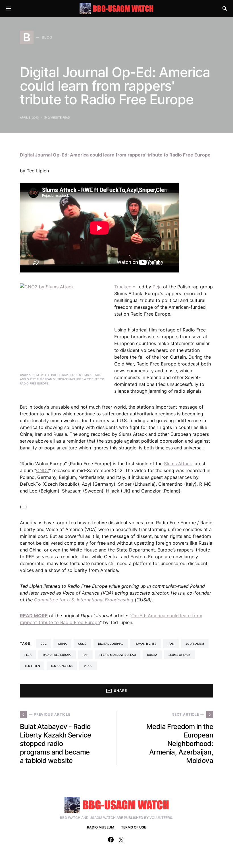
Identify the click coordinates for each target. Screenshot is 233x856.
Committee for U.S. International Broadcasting (83, 600)
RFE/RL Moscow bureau (117, 654)
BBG (44, 643)
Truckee (122, 286)
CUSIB (82, 643)
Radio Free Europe (57, 654)
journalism (195, 643)
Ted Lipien (32, 665)
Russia (152, 654)
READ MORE (34, 615)
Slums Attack (178, 463)
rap (85, 654)
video (88, 665)
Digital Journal (110, 643)
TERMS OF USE (133, 827)
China (62, 643)
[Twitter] (121, 839)
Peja (157, 286)
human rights (145, 643)
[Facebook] (111, 839)
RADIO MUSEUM (100, 827)
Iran (171, 643)
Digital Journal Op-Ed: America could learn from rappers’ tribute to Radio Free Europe (115, 155)
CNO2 (42, 470)
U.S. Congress (61, 665)
